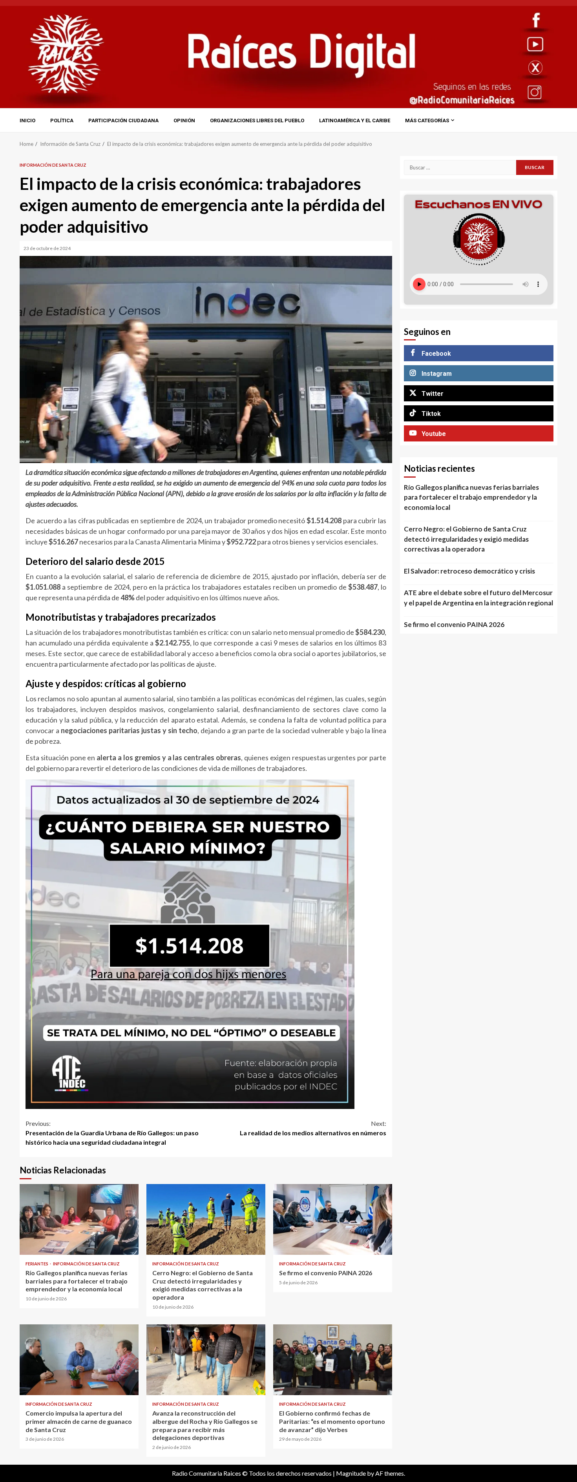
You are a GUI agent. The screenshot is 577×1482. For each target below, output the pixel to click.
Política (61, 120)
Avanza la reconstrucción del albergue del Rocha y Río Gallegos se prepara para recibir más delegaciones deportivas (205, 1359)
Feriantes (37, 1263)
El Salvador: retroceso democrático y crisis (469, 571)
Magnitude (351, 1473)
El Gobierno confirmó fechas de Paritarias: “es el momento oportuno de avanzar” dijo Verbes (332, 1359)
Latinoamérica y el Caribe (354, 120)
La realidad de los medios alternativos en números (313, 1128)
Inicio (27, 120)
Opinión (184, 120)
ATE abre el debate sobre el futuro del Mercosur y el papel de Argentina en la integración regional (478, 597)
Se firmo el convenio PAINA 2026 (332, 1219)
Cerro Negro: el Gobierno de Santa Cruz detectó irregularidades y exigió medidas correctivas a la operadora (205, 1219)
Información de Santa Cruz (53, 165)
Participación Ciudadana (123, 120)
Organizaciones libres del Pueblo (257, 120)
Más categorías (427, 120)
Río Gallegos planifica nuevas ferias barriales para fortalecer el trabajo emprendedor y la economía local (79, 1219)
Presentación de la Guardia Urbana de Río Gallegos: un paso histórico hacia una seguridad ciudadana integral (112, 1133)
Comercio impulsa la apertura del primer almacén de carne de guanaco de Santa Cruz (79, 1359)
